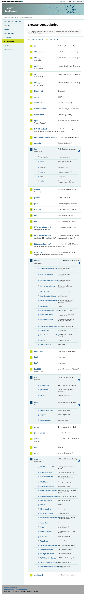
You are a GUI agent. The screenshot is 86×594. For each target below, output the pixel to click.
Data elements (9, 33)
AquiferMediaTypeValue (48, 268)
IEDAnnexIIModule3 (42, 236)
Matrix (42, 505)
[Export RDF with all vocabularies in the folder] (79, 151)
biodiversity (39, 91)
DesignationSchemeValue (48, 280)
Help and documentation (13, 21)
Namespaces (8, 49)
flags (42, 161)
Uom (42, 527)
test (35, 447)
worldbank (38, 575)
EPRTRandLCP (40, 129)
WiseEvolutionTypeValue (48, 562)
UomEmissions (45, 531)
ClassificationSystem (47, 486)
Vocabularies (9, 41)
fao (35, 149)
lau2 (36, 363)
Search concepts (54, 39)
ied (35, 221)
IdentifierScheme (46, 292)
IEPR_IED (38, 252)
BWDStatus (44, 482)
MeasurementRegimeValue (48, 300)
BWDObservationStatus (48, 467)
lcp (35, 377)
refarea (42, 172)
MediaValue (44, 306)
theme (42, 340)
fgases (37, 189)
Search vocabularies (37, 39)
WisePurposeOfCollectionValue (48, 566)
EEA (13, 1)
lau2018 (37, 369)
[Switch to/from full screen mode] (70, 1)
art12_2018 (39, 58)
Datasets (7, 25)
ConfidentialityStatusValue (48, 490)
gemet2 (37, 198)
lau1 (36, 357)
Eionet (13, 17)
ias (35, 215)
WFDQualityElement (47, 554)
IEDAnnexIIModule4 (42, 244)
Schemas (7, 37)
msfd (36, 403)
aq (35, 46)
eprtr (36, 121)
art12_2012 (39, 52)
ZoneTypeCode (45, 344)
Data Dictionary (21, 17)
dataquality (39, 115)
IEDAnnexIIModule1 (42, 227)
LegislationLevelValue (48, 296)
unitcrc (42, 181)
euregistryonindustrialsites (45, 137)
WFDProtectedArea (46, 549)
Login (63, 1)
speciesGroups (45, 420)
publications (39, 433)
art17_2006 (39, 66)
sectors (42, 395)
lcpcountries (44, 385)
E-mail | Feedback (10, 587)
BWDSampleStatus (46, 476)
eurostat (37, 143)
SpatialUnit (44, 523)
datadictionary (40, 109)
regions (43, 415)
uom (36, 453)
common (38, 103)
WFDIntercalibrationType (48, 545)
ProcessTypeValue (46, 315)
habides (37, 209)
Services (7, 45)
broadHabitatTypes (46, 410)
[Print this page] (68, 1)
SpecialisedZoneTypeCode (48, 326)
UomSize (43, 537)
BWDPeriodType (46, 472)
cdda (36, 97)
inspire (37, 261)
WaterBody (44, 541)
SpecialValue (44, 330)
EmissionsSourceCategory (48, 496)
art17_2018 (39, 83)
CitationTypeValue (46, 274)
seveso (37, 439)
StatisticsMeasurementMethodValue (48, 335)
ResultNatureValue (46, 319)
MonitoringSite (45, 509)
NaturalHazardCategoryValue (48, 310)
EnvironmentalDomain (48, 286)
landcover (38, 351)
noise (36, 427)
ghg (36, 204)
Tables (6, 29)
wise (36, 459)
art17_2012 (39, 74)
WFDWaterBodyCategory (48, 558)
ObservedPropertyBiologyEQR (48, 517)
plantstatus (44, 389)
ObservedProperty (46, 513)
